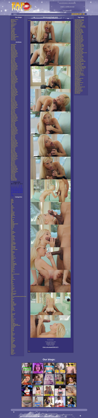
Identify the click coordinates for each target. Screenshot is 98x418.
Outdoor (12, 299)
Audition (12, 213)
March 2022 (13, 101)
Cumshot (13, 242)
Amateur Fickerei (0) (79, 78)
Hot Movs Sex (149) (79, 44)
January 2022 (14, 103)
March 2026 (13, 49)
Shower (12, 327)
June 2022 (13, 97)
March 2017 (13, 165)
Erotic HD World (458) (79, 20)
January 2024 (14, 77)
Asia (12, 209)
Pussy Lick (13, 313)
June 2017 (13, 161)
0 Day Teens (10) (78, 69)
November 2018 (14, 143)
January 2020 (14, 128)
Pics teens (13, 29)
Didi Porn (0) (77, 76)
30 (22, 192)
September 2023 (14, 81)
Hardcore (13, 271)
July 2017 (13, 160)
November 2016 (14, 169)
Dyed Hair (13, 248)
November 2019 (14, 130)
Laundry (12, 285)
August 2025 (13, 57)
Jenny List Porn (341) (79, 22)
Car (11, 230)
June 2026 (13, 46)
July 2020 (13, 122)
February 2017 (14, 166)
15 (20, 189)
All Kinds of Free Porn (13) (80, 67)
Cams (12, 229)
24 (11, 192)
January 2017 (14, 167)
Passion (12, 301)
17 (11, 190)
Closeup (12, 235)
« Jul (12, 195)
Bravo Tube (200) (78, 29)
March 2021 (13, 113)
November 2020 (14, 118)
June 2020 (13, 123)
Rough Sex (13, 318)
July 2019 (13, 135)
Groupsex (13, 269)
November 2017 (14, 156)
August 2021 (13, 108)
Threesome (13, 345)
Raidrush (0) (77, 85)
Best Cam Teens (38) (79, 63)
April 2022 (13, 100)
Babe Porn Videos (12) (79, 68)
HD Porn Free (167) (79, 37)
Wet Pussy (13, 353)
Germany (13, 267)
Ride (12, 315)
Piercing (12, 308)
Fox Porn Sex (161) (79, 41)
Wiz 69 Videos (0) (78, 84)
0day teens (13, 24)
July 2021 (13, 109)
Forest (12, 260)
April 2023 (13, 87)
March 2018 (13, 152)
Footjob (12, 259)
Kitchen (12, 283)
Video (12, 352)
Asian (12, 211)
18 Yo (12, 201)
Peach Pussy (13, 304)
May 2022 (13, 98)
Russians (13, 321)
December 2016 (14, 168)
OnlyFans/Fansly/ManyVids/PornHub (18, 296)
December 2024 (14, 65)
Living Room (13, 291)
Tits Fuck (13, 347)
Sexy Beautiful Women (15, 325)
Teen (12, 343)
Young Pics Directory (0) (80, 86)
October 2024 (14, 67)
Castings (13, 31)
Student (12, 341)
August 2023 (13, 82)
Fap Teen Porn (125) (79, 49)
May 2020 (13, 124)
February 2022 (14, 102)
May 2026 (13, 47)
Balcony (12, 214)
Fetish (12, 254)
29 (20, 192)
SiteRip (12, 328)
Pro (11, 312)
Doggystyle (13, 246)
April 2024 (13, 74)
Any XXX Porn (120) (79, 51)
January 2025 (14, 64)
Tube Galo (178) (78, 33)
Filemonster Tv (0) (78, 91)
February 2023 (14, 89)
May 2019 (13, 137)
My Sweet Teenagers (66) (80, 61)
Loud (12, 292)
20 (17, 190)
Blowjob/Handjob (14, 223)
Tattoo (12, 342)
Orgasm (12, 297)
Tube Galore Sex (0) (79, 82)
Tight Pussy (13, 346)
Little (12, 290)
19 (15, 190)
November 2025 (14, 54)
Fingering (13, 255)
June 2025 (13, 59)
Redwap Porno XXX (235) (80, 27)
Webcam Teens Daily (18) (80, 66)
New (12, 295)
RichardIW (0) (78, 79)
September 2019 (14, 133)
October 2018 (14, 144)
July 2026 (13, 45)
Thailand (13, 344)
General (12, 266)
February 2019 (14, 140)
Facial (12, 253)
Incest (12, 278)
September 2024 (14, 69)
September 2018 (14, 145)
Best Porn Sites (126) (79, 48)
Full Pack (13, 265)
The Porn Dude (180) (79, 32)
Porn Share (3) (78, 72)
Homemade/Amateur (15, 274)
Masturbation (13, 293)
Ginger (12, 268)
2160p (12, 202)
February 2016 (14, 179)
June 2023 (13, 85)
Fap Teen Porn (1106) (79, 19)
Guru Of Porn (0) (78, 80)
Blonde (12, 222)
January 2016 (14, 180)
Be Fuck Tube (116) (79, 53)
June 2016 (13, 174)
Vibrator (12, 351)
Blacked (12, 221)
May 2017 (13, 163)
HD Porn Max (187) (79, 30)
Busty (12, 228)
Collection (13, 236)
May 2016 (13, 175)
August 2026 (13, 44)
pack (12, 300)
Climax (12, 233)
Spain (12, 337)
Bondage (13, 224)
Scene (12, 322)
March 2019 (13, 139)
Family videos (14, 34)
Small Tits (13, 333)
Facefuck (13, 252)
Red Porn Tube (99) (79, 59)
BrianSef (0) (77, 83)
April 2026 (13, 48)
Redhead (13, 314)
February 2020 (14, 127)
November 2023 (14, 79)
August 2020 (13, 121)
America (12, 207)
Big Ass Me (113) (78, 54)
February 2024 (14, 76)
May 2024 (13, 73)
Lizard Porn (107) (78, 58)
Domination (13, 247)
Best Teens (13, 20)
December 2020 (14, 117)
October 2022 (14, 93)
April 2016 (13, 176)
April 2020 (13, 125)
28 (18, 192)
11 (13, 189)
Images (12, 277)
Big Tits (12, 219)
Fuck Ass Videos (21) (79, 64)
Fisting (12, 257)
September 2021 (14, 107)
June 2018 (13, 149)
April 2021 (13, 112)
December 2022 (14, 91)
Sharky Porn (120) (78, 50)
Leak (12, 286)
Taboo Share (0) (78, 88)
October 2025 (14, 55)
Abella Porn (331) (78, 24)
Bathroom (13, 215)
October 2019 (14, 132)
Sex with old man (14, 324)
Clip (12, 234)
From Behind (13, 263)
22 (20, 190)
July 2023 (13, 83)
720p (12, 205)
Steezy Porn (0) (78, 89)
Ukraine (12, 349)
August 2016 (13, 172)
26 (15, 192)
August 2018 (13, 147)
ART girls (13, 33)
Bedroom (13, 217)
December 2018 (14, 142)
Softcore (12, 334)
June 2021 (13, 110)
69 (11, 203)
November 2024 (14, 66)
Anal (12, 208)
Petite (12, 306)
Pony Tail (13, 310)
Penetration (13, 305)
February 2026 (14, 50)
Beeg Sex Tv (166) (79, 38)
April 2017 (13, 164)
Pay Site (12, 302)
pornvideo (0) (77, 81)
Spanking (13, 338)
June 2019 (13, 136)
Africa (12, 206)
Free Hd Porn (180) (79, 31)
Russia (12, 320)
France (12, 262)
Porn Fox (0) (77, 93)
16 (22, 189)
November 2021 (14, 105)
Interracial (13, 35)
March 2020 (13, 126)
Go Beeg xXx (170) (79, 36)
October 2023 (14, 80)
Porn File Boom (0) (79, 90)
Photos (12, 307)
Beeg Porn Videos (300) (80, 26)
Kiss (12, 282)
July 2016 (13, 173)
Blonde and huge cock (50, 17)
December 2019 (14, 129)
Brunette (12, 227)
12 (15, 189)
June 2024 (13, 72)
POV (12, 27)
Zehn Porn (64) (78, 62)
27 (17, 192)
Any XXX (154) (78, 43)
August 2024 (13, 70)
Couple (12, 237)
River (12, 317)
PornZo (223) (77, 28)
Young (12, 354)
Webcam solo (14, 21)
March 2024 (13, 75)
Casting (12, 231)
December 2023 (14, 78)
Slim (12, 331)
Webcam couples (14, 19)
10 (11, 189)
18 (13, 190)
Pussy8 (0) (77, 77)
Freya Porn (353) (78, 21)
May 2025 (13, 60)
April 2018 (13, 151)
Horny (12, 275)
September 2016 (14, 171)
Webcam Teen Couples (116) (81, 52)
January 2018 (14, 154)
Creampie (13, 239)
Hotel (12, 276)
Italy (12, 280)
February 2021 (14, 114)
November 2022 (14, 92)
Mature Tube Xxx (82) (79, 60)
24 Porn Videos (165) (79, 39)
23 (22, 190)
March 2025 (13, 62)
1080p (12, 200)
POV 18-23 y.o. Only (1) (80, 75)
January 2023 (14, 90)
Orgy (12, 298)
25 (13, 192)
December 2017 (14, 155)
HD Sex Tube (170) (79, 35)
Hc (11, 273)
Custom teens (14, 23)
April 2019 (13, 138)
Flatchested (13, 258)
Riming (12, 316)
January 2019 (14, 141)
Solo (12, 336)
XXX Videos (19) (78, 65)
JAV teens (13, 28)
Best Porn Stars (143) (79, 46)
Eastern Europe (14, 249)
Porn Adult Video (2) (79, 73)
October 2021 (14, 106)
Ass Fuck (13, 212)
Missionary (13, 294)
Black (12, 220)
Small (12, 332)
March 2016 (13, 178)
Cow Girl (12, 238)
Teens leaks (13, 39)
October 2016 (14, 170)
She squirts (13, 37)
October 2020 (14, 119)
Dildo (12, 245)
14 (18, 189)
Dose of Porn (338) (79, 23)
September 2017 (14, 158)
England (12, 251)
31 (11, 194)
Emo (12, 250)
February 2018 (14, 153)
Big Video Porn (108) (79, 57)
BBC (12, 216)
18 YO (12, 22)
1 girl (12, 199)
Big (11, 218)
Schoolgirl (13, 323)
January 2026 (14, 51)
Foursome (13, 261)
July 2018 (13, 148)
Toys (12, 348)
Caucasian (13, 232)
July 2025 (13, 58)
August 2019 (13, 134)
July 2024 (13, 71)
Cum (12, 240)
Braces (12, 226)
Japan (12, 281)
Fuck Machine (14, 264)
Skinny (12, 329)
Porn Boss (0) (77, 92)
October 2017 (14, 157)
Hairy (12, 270)
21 (18, 190)
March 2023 (13, 88)
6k (11, 204)
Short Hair (13, 326)
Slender (12, 330)
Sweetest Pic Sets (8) (79, 70)
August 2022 (13, 95)
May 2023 (13, 86)
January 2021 (14, 116)
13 (17, 189)
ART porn (13, 32)
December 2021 (14, 104)
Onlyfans (13, 26)
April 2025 (13, 61)
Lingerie (12, 289)
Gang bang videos (15, 36)
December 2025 (14, 52)
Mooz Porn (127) (78, 47)
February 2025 (14, 63)
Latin (12, 284)
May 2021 (13, 111)
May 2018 (13, 150)
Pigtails (12, 309)
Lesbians (13, 30)
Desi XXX (13, 38)
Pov (11, 311)
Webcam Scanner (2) (79, 74)
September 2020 (14, 120)
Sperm (12, 339)
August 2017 (13, 159)
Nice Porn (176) (78, 34)
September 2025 (14, 56)
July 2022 (13, 96)
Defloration (13, 244)
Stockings (13, 340)
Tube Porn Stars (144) (79, 45)
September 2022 (14, 94)
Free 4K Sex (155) (78, 42)
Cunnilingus (13, 243)
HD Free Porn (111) (79, 55)
